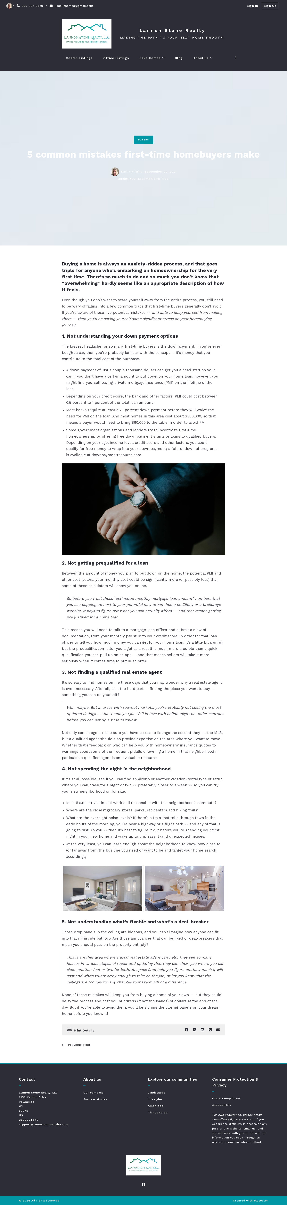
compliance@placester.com (232, 1119)
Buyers (143, 139)
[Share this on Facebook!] (187, 1030)
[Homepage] (86, 34)
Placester (261, 1200)
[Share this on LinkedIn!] (202, 1030)
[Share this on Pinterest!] (210, 1030)
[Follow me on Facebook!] (143, 1184)
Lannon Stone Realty (173, 30)
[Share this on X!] (194, 1030)
